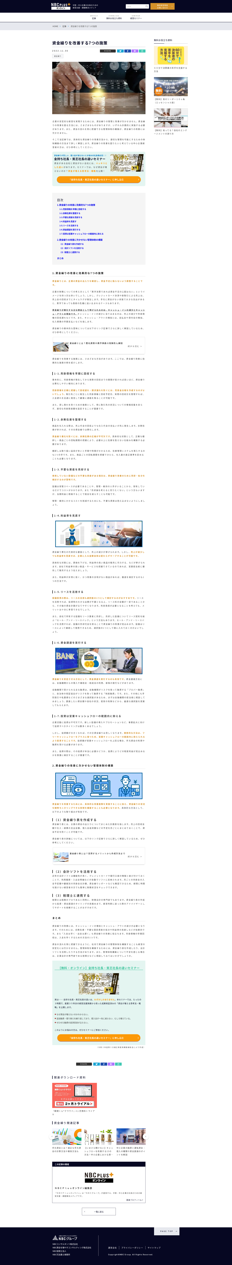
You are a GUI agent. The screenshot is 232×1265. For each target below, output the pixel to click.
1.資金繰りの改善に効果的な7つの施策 (76, 204)
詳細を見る (74, 1099)
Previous (52, 1137)
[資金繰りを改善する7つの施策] (127, 51)
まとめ (60, 258)
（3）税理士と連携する (69, 252)
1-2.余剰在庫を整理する (69, 213)
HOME (55, 26)
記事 (64, 26)
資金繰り (57, 56)
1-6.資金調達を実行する (69, 229)
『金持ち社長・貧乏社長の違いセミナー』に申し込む (96, 179)
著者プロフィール (134, 1200)
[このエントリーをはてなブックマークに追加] (135, 51)
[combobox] (137, 6)
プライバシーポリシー (132, 1247)
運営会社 (112, 1247)
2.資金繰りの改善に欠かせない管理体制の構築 (80, 239)
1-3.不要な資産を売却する (70, 217)
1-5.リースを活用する (68, 225)
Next (146, 1137)
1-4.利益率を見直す (67, 221)
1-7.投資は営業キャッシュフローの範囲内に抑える (81, 233)
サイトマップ (154, 1247)
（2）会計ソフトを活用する (71, 248)
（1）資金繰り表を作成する (71, 243)
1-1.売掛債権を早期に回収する (72, 209)
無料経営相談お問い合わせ (162, 6)
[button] (142, 51)
